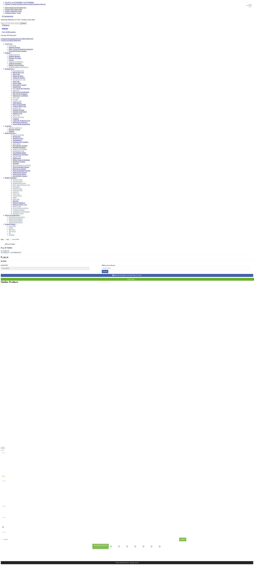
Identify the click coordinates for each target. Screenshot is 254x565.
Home (2, 239)
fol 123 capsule (6, 484)
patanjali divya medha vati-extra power (13, 487)
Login (19, 13)
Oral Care (16, 97)
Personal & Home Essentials (17, 51)
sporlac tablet (6, 489)
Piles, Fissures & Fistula (20, 208)
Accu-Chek (12, 226)
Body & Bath (17, 83)
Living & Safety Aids (19, 106)
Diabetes (8, 53)
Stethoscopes (17, 158)
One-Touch (12, 231)
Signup (13, 13)
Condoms (16, 119)
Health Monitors (18, 135)
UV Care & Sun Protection (21, 88)
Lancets (11, 60)
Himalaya (12, 229)
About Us (97, 554)
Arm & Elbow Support (20, 176)
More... (3, 476)
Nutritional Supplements (21, 212)
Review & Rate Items (8, 512)
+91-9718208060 (28, 2)
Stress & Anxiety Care (20, 204)
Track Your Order (7, 509)
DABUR (11, 228)
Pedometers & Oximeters (20, 142)
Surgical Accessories (20, 149)
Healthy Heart (17, 181)
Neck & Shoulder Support (21, 167)
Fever (14, 197)
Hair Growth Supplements (21, 92)
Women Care (17, 108)
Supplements (17, 87)
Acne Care (16, 81)
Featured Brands (10, 224)
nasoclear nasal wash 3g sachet (11, 498)
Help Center (18, 11)
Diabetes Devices (14, 54)
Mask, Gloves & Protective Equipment (21, 49)
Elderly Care (17, 101)
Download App (21, 7)
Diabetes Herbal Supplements (18, 67)
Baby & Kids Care (18, 71)
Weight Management (15, 220)
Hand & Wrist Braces (19, 174)
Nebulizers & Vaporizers (20, 154)
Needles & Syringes (19, 162)
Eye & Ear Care (17, 190)
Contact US (163, 554)
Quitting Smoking (19, 210)
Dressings (16, 163)
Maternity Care (17, 113)
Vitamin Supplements (16, 222)
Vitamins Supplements (20, 112)
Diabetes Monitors (14, 56)
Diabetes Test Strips (15, 58)
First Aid (15, 192)
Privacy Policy (138, 554)
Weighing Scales (18, 138)
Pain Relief (16, 187)
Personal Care (9, 69)
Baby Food (16, 74)
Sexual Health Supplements (21, 124)
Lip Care (15, 99)
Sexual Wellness (18, 117)
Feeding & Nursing (19, 78)
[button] (1, 450)
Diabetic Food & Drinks (16, 65)
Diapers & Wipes (18, 76)
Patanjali (11, 131)
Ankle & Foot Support (20, 172)
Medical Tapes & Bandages (21, 160)
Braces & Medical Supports (22, 165)
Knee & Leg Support (19, 169)
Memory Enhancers (19, 203)
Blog (105, 554)
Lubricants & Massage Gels (21, 120)
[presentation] (2, 448)
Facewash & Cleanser (19, 85)
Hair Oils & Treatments (20, 94)
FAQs (111, 554)
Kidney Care (17, 206)
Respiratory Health (19, 183)
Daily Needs (17, 144)
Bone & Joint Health (19, 104)
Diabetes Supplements (16, 62)
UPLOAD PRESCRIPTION (24, 39)
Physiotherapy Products (20, 145)
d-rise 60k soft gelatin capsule (11, 501)
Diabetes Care (17, 188)
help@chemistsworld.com (37, 4)
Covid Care (8, 44)
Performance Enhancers (20, 122)
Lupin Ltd (6, 251)
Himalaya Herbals (14, 129)
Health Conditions (11, 178)
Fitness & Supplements (12, 215)
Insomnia (15, 201)
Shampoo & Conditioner (20, 95)
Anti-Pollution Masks (19, 153)
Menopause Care (18, 213)
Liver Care (16, 194)
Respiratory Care (18, 151)
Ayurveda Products (15, 128)
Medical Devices (10, 133)
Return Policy (151, 554)
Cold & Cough (17, 195)
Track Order (18, 9)
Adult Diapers (17, 103)
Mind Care (16, 199)
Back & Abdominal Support (21, 170)
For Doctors (17, 156)
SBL (10, 233)
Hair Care (16, 90)
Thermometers (17, 140)
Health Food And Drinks (17, 217)
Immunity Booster (14, 47)
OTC (8, 239)
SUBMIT (182, 539)
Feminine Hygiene (18, 110)
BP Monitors (17, 137)
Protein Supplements (16, 219)
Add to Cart (137, 275)
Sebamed (11, 235)
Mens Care (16, 115)
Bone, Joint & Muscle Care (21, 185)
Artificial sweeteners (15, 63)
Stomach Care (17, 179)
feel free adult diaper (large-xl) (11, 492)
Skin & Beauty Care (19, 79)
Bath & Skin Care (18, 72)
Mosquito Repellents (19, 147)
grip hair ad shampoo (8, 495)
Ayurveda (8, 126)
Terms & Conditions (123, 554)
